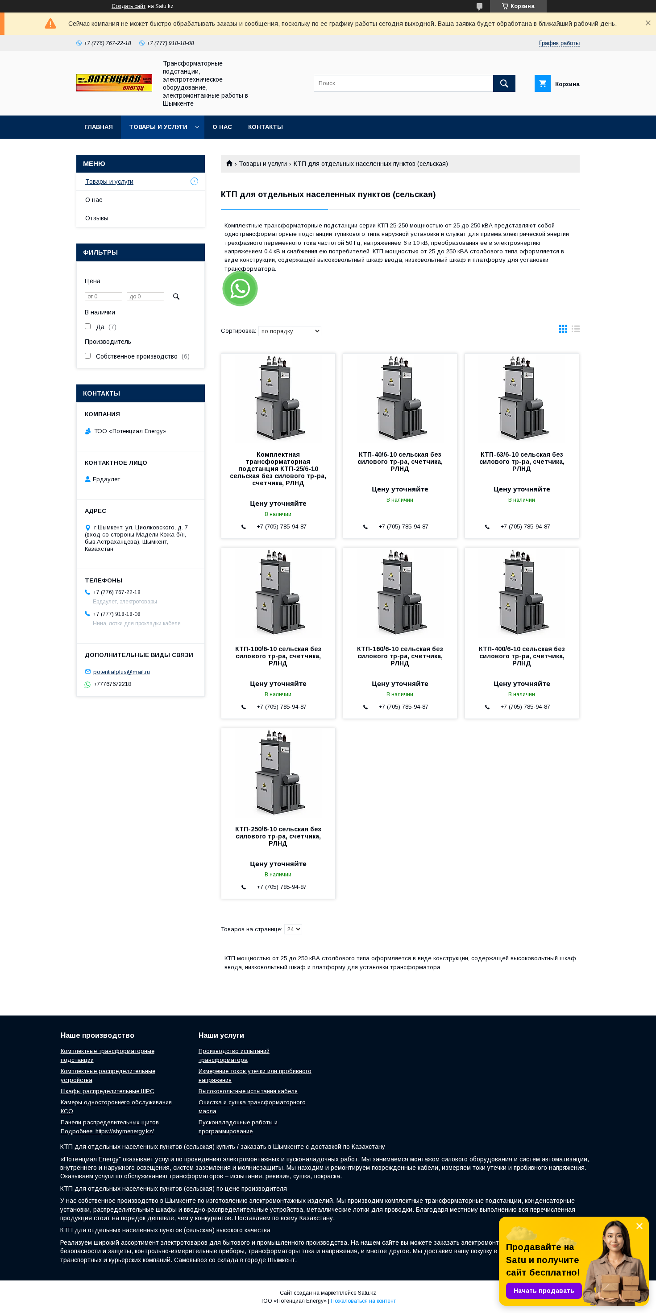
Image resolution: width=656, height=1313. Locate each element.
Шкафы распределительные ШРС (107, 1091)
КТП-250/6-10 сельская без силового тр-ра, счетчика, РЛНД (278, 836)
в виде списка (576, 331)
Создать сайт (128, 6)
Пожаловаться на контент (363, 1301)
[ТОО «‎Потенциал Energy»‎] (114, 89)
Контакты (265, 127)
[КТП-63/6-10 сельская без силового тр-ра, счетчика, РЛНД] (522, 398)
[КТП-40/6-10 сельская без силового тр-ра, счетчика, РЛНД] (400, 398)
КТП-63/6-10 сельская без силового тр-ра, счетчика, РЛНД (522, 461)
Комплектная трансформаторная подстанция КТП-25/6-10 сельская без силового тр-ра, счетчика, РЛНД (278, 469)
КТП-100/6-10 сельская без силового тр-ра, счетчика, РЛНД (278, 656)
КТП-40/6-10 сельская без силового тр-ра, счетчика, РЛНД (400, 461)
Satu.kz (367, 1293)
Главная (98, 127)
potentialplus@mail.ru (121, 671)
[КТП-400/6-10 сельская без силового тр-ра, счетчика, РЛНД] (522, 592)
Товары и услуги (158, 127)
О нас (222, 127)
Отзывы (96, 218)
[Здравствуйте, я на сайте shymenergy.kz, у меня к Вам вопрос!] (240, 288)
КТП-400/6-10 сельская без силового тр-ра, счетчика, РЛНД (522, 656)
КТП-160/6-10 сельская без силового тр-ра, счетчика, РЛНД (400, 656)
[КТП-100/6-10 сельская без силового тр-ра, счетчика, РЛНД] (278, 592)
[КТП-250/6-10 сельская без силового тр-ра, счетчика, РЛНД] (278, 773)
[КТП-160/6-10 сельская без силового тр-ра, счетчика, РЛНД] (400, 592)
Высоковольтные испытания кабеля (248, 1091)
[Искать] (504, 83)
